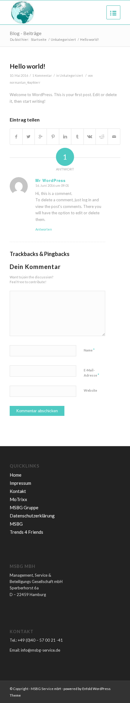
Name (89, 350)
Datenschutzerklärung (32, 515)
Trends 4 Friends (26, 532)
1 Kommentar (42, 75)
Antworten (43, 229)
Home (15, 475)
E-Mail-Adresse (91, 373)
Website (90, 390)
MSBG (16, 523)
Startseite (39, 39)
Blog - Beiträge (25, 33)
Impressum (20, 483)
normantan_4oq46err (25, 82)
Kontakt (18, 491)
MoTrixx (18, 499)
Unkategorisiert (63, 39)
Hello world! (27, 66)
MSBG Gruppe (24, 507)
